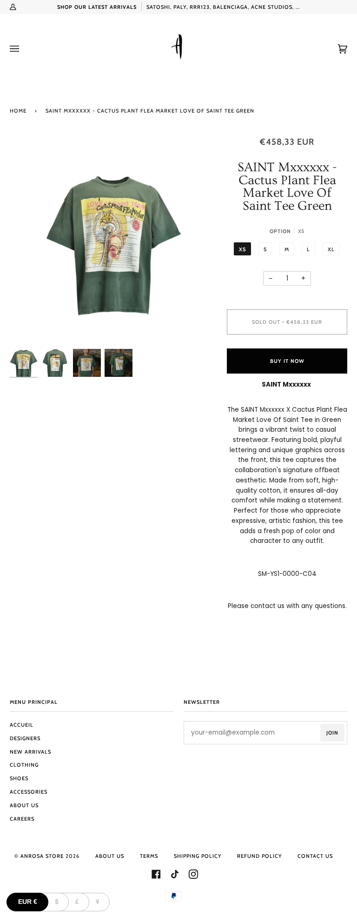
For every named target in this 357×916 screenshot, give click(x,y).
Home (18, 110)
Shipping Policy (197, 856)
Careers (22, 819)
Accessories (28, 792)
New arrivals (30, 752)
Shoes (19, 778)
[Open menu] (24, 49)
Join (332, 732)
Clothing (24, 765)
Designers (25, 738)
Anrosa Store (42, 856)
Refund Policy (259, 856)
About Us (24, 805)
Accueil (21, 725)
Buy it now (287, 361)
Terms (149, 856)
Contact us (315, 856)
